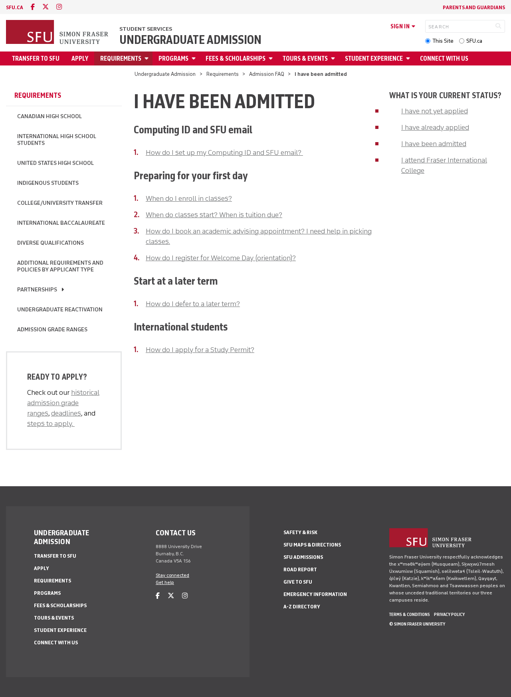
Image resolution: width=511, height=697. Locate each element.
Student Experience (374, 58)
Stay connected (172, 575)
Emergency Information (315, 594)
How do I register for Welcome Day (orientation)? (221, 257)
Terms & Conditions (409, 614)
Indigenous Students (48, 183)
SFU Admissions (303, 557)
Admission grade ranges (52, 329)
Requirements (120, 58)
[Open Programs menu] (195, 58)
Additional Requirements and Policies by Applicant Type (60, 266)
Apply (79, 58)
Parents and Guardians (474, 7)
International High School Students (56, 140)
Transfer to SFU (35, 58)
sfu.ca (14, 7)
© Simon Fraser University (417, 624)
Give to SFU (297, 581)
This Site (443, 41)
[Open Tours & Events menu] (334, 58)
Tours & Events (305, 58)
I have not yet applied (434, 111)
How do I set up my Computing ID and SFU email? (224, 152)
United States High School (55, 163)
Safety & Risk (300, 532)
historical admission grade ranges (63, 403)
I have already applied (435, 127)
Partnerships (37, 289)
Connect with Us (444, 58)
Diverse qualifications (50, 243)
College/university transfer (60, 203)
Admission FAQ (266, 74)
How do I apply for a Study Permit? (200, 349)
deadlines (66, 413)
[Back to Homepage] (58, 33)
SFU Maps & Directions (312, 544)
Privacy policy (449, 614)
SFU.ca (474, 41)
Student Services (145, 29)
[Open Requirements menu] (148, 58)
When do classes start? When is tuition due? (214, 214)
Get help (165, 582)
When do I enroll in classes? (189, 198)
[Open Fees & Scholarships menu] (272, 58)
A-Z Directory (301, 606)
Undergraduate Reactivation (60, 309)
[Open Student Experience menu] (409, 58)
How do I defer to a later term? (193, 303)
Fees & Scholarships (235, 58)
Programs (173, 58)
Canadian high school (49, 116)
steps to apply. (51, 423)
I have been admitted (433, 143)
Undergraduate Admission (190, 40)
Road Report (300, 569)
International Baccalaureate (61, 223)
